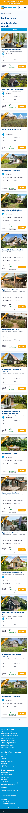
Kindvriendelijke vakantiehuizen (10, 777)
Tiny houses (5, 781)
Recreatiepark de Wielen (8, 747)
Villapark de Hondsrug (7, 737)
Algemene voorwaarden (8, 811)
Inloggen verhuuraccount (9, 803)
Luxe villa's (5, 779)
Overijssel (4, 763)
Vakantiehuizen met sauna (8, 784)
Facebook (11, 807)
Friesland (4, 758)
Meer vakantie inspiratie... (8, 766)
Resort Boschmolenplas (8, 749)
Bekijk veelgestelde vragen (9, 795)
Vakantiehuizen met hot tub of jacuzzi (11, 783)
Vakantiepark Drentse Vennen (9, 733)
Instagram (18, 807)
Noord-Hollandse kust (7, 761)
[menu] (25, 7)
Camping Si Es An (6, 743)
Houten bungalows (7, 774)
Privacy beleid (19, 811)
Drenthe (4, 756)
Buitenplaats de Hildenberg (9, 731)
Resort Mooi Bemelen (7, 745)
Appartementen (6, 772)
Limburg (4, 760)
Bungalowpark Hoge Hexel (9, 742)
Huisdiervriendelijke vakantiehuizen (11, 776)
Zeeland (4, 765)
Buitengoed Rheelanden (8, 738)
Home (2, 13)
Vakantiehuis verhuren (8, 801)
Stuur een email (6, 793)
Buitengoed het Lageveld (8, 740)
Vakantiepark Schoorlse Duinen (10, 735)
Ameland (4, 754)
